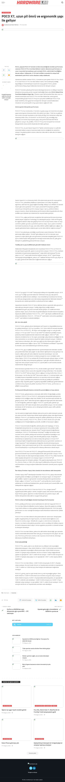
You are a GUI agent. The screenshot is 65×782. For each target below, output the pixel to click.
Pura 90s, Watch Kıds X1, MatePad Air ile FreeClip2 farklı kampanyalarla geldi (46, 711)
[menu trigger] (4, 2)
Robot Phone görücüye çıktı (10, 743)
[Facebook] (4, 70)
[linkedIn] (56, 600)
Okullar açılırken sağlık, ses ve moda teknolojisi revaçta (35, 657)
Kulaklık (47, 705)
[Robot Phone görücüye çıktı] (16, 730)
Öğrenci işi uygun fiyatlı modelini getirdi (14, 710)
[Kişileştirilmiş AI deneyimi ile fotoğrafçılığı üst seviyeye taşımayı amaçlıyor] (48, 730)
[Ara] (62, 2)
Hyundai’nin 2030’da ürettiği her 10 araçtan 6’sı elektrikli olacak (35, 640)
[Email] (9, 75)
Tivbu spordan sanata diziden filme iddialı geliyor (36, 648)
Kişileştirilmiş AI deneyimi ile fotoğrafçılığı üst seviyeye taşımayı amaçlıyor (48, 744)
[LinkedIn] (34, 768)
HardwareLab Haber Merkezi (11, 24)
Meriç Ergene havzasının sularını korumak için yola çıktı (36, 665)
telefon (14, 593)
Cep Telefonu (6, 12)
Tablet (54, 705)
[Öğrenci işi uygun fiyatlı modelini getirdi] (16, 697)
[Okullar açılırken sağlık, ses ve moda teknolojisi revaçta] (16, 658)
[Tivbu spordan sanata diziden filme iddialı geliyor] (16, 649)
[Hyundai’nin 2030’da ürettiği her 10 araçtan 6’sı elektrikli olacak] (16, 641)
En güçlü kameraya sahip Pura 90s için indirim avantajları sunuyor (6, 97)
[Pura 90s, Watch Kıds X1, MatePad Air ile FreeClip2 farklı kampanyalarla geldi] (48, 697)
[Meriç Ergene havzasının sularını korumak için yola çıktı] (16, 666)
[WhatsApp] (4, 75)
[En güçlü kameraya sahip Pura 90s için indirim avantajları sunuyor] (6, 88)
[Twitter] (9, 70)
